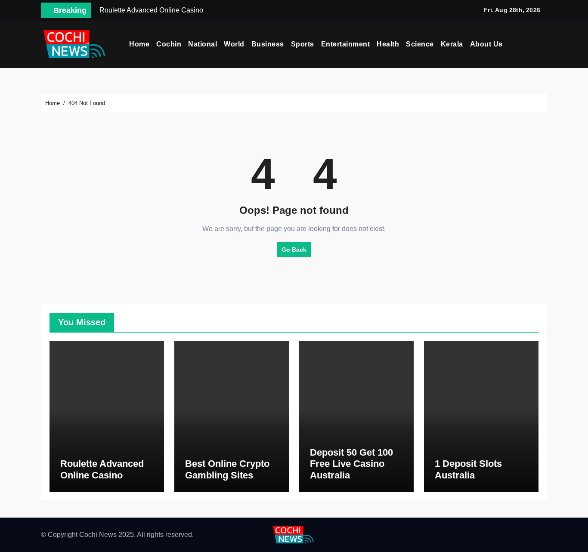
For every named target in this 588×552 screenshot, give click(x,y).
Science (420, 44)
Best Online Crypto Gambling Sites (227, 469)
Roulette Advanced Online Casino (102, 469)
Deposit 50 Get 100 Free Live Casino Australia (351, 464)
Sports (302, 44)
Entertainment (345, 44)
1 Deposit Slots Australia (468, 469)
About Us (486, 44)
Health (388, 44)
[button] (544, 44)
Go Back (294, 249)
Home (139, 44)
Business (267, 44)
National (202, 44)
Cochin (168, 44)
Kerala (452, 44)
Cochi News (98, 534)
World (234, 44)
